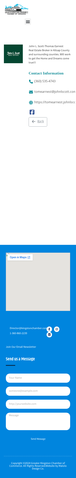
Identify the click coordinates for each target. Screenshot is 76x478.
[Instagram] (56, 329)
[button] (28, 21)
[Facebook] (32, 114)
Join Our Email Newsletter (21, 347)
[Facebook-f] (49, 329)
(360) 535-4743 (45, 81)
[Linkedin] (49, 334)
